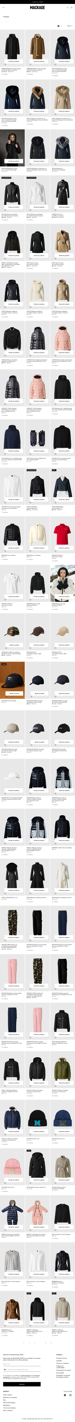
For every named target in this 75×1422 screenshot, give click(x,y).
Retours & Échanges (9, 1402)
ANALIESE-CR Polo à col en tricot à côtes (57, 556)
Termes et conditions (62, 1363)
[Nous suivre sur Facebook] (65, 1395)
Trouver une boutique (9, 1408)
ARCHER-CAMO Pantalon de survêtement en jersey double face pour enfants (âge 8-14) (9, 946)
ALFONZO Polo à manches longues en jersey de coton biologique (61, 459)
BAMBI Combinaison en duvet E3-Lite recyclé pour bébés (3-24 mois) (11, 1235)
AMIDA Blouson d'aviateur (9, 555)
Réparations (6, 1405)
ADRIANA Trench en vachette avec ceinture (57, 215)
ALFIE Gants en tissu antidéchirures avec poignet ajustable (36, 459)
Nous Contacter (8, 1410)
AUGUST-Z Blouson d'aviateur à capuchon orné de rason (35, 1091)
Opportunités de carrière (63, 1370)
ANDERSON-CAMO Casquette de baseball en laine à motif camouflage (11, 653)
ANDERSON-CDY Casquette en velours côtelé (34, 653)
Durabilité (59, 1361)
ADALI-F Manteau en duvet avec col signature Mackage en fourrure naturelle (37, 119)
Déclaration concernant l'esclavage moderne (63, 1376)
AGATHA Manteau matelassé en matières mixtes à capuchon (10, 312)
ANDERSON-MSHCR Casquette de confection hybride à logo (35, 750)
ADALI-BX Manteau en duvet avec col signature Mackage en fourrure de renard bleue (59, 70)
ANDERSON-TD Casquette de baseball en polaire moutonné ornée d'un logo (12, 798)
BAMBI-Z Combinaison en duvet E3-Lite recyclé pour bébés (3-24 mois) (36, 1235)
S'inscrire (22, 1384)
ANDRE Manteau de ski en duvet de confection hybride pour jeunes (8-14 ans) (34, 799)
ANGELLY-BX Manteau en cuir (9, 897)
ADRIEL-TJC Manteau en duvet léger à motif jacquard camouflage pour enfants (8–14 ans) (10, 264)
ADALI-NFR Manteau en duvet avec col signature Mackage (9, 169)
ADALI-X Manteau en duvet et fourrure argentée (58, 169)
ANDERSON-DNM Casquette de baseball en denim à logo (34, 701)
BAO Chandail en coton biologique (61, 1234)
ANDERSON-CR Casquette (9, 700)
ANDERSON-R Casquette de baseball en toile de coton (59, 750)
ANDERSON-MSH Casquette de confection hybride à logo (59, 701)
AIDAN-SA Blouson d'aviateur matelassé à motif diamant (9, 360)
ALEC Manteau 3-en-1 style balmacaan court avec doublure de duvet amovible (62, 409)
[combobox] (6, 1369)
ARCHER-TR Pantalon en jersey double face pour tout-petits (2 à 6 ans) (62, 994)
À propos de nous (61, 1358)
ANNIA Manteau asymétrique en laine (36, 897)
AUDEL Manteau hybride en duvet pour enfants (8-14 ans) (59, 1042)
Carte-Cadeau (7, 1395)
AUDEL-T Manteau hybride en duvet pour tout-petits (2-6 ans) (9, 1091)
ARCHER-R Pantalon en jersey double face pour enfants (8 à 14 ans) (36, 945)
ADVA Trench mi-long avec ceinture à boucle (32, 263)
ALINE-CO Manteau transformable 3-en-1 (32, 507)
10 (45, 1343)
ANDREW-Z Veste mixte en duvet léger (62, 847)
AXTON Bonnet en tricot (33, 1139)
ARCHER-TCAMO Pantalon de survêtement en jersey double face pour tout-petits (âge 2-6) (35, 995)
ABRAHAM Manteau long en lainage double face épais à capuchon (11, 69)
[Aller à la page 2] (51, 1343)
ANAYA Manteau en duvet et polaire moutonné (33, 604)
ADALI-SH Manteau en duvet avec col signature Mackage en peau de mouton (37, 169)
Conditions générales (25, 1375)
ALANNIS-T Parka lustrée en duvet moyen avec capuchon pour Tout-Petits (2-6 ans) (9, 410)
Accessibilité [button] (60, 1373)
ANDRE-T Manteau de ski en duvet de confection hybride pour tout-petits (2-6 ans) (9, 849)
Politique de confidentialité (60, 1366)
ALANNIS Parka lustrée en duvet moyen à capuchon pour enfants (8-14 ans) (37, 360)
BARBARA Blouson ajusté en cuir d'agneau (58, 1282)
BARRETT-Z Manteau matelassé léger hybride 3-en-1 (35, 1331)
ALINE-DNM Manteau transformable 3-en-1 (57, 507)
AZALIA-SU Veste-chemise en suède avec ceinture (59, 1188)
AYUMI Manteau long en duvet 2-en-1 (36, 1187)
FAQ (4, 1400)
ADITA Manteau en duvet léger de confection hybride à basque (10, 215)
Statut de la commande (10, 1397)
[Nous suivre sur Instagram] (70, 1395)
